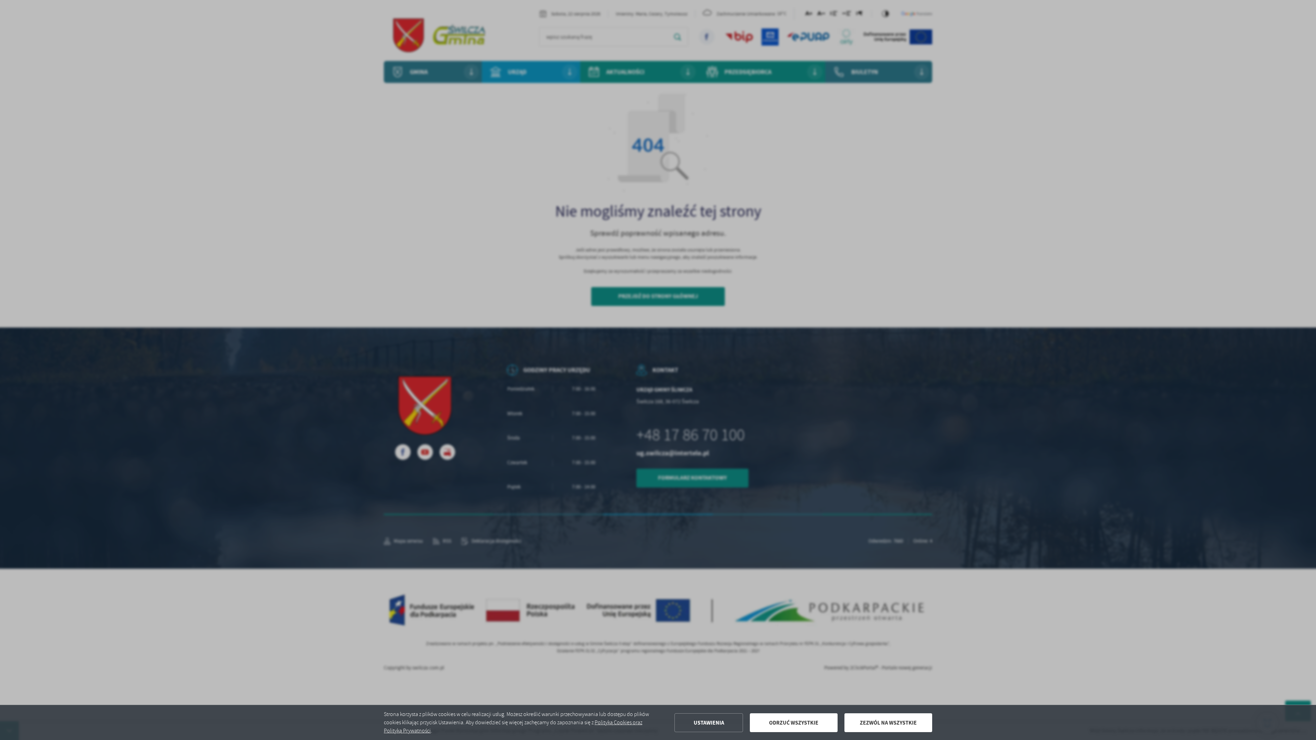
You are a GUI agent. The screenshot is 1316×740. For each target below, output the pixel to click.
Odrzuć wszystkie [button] (793, 722)
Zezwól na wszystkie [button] (888, 722)
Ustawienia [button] (709, 722)
